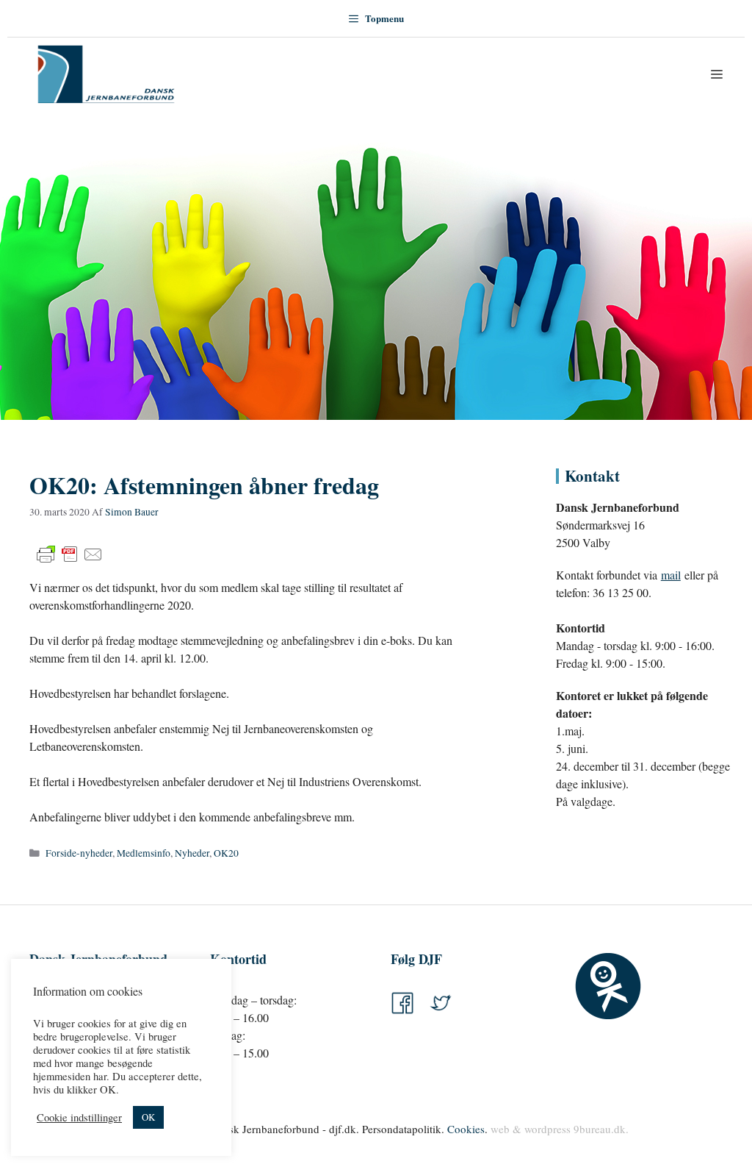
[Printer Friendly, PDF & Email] (69, 554)
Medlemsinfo (143, 853)
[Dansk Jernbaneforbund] (106, 74)
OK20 (226, 853)
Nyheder (192, 853)
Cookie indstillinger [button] (79, 1117)
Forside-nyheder (79, 853)
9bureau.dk (600, 1128)
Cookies (466, 1128)
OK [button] (148, 1117)
